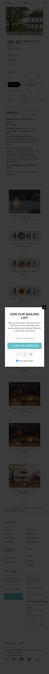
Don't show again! (25, 361)
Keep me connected (26, 345)
